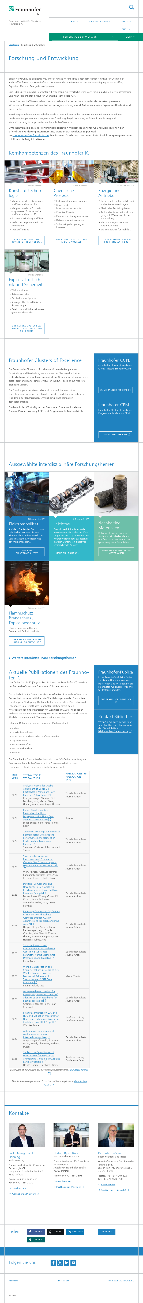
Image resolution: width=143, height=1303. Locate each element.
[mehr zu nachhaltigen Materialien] (116, 495)
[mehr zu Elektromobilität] (27, 495)
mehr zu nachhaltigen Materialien (116, 551)
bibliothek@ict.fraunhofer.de (113, 731)
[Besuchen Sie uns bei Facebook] (53, 1263)
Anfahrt (13, 1281)
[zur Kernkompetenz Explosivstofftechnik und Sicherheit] (27, 262)
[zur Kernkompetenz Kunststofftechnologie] (27, 172)
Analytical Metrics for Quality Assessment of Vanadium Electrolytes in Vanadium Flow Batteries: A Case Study (39, 790)
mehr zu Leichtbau (67, 553)
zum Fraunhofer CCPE (114, 390)
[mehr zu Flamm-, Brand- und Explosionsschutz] (27, 584)
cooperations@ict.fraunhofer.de (31, 135)
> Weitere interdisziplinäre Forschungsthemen (42, 658)
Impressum (63, 1281)
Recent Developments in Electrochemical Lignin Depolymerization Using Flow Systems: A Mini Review (38, 815)
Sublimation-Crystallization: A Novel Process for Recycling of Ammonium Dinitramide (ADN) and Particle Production (41, 1057)
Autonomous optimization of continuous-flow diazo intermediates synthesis (38, 1034)
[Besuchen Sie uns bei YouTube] (73, 1263)
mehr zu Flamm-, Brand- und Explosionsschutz (27, 640)
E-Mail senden (19, 1188)
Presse (75, 21)
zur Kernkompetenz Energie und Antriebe (116, 240)
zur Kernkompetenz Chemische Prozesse (71, 240)
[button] (36, 1232)
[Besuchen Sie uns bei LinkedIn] (66, 1263)
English (126, 29)
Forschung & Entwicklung (80, 37)
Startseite (14, 45)
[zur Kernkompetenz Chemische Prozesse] (71, 172)
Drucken (106, 1231)
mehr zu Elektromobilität (27, 551)
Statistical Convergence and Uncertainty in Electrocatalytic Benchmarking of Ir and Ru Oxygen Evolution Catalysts (41, 888)
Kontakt (126, 21)
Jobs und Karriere (99, 21)
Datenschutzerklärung (121, 1281)
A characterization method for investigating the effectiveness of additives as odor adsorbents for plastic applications (40, 996)
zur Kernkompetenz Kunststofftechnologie (27, 240)
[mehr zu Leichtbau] (71, 495)
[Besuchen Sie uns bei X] (60, 1263)
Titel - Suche (131, 7)
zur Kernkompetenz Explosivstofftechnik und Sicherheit (27, 328)
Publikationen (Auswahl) (24, 1194)
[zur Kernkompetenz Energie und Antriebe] (116, 172)
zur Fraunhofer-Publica (116, 699)
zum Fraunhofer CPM (113, 434)
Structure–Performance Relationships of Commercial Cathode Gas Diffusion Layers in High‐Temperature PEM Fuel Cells (40, 861)
